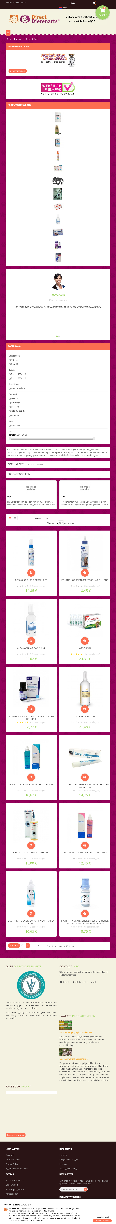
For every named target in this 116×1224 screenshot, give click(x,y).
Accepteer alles (102, 1220)
